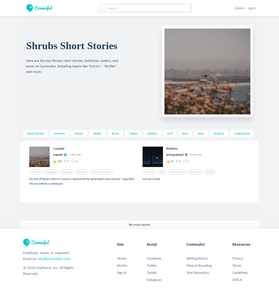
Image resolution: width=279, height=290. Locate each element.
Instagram (154, 280)
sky (162, 171)
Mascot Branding (199, 265)
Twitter (152, 265)
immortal (195, 171)
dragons (219, 133)
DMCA (237, 280)
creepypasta (242, 133)
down (209, 171)
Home (121, 258)
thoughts (51, 171)
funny (115, 133)
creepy (133, 133)
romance (59, 133)
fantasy (152, 133)
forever (149, 171)
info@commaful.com (54, 258)
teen (201, 133)
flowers (81, 171)
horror (79, 133)
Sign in (121, 272)
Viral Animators (197, 272)
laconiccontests (101, 171)
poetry (36, 171)
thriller (97, 133)
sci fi (170, 133)
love (185, 133)
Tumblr (152, 272)
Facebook (154, 258)
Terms (236, 265)
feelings (66, 171)
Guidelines (240, 272)
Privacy (237, 258)
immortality (177, 171)
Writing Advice (197, 258)
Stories (122, 265)
